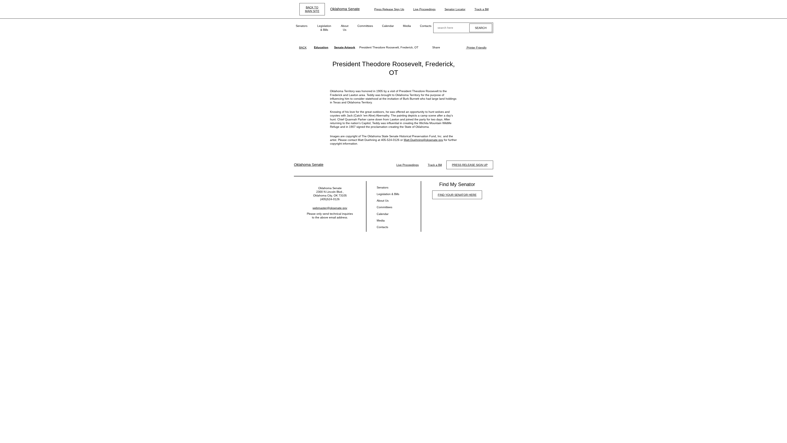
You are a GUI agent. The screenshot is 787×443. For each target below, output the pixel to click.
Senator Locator (455, 9)
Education (321, 47)
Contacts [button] (425, 25)
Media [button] (407, 25)
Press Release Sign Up (389, 9)
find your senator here (457, 194)
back (303, 47)
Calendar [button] (388, 25)
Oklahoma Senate (345, 9)
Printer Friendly (476, 47)
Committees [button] (365, 25)
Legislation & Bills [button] (324, 27)
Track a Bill (481, 9)
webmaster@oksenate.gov (330, 208)
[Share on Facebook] (445, 47)
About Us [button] (344, 27)
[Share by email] (458, 47)
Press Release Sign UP (470, 165)
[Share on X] (452, 47)
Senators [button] (301, 25)
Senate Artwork (344, 47)
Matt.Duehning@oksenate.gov (423, 140)
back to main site (312, 9)
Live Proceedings (424, 9)
